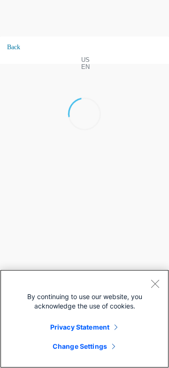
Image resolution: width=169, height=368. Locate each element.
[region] (84, 319)
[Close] (155, 283)
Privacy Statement (79, 327)
